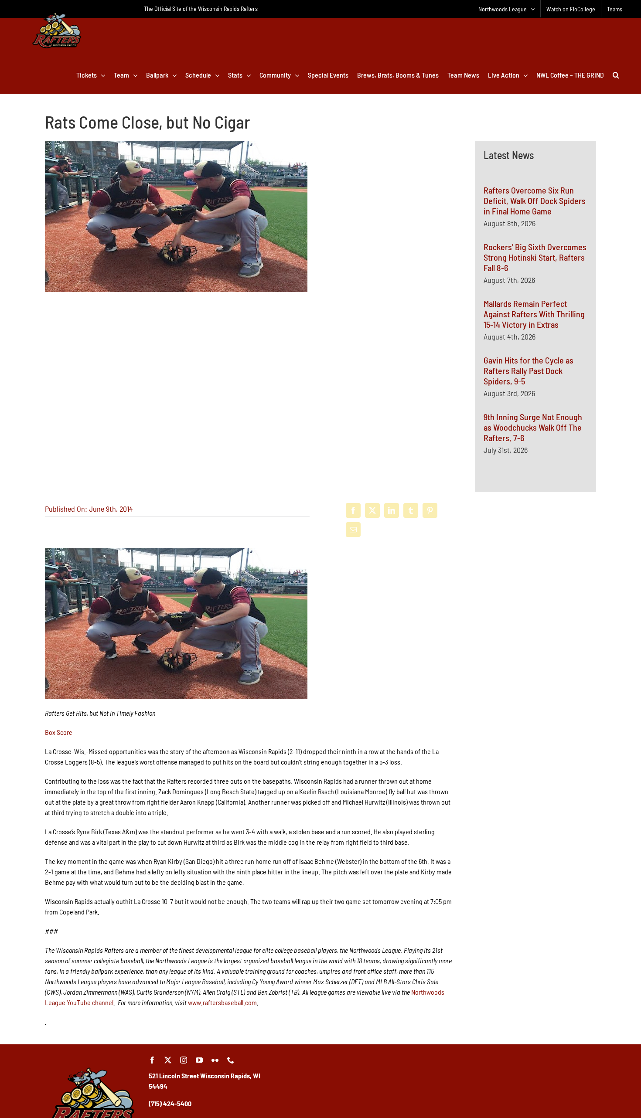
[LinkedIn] (391, 510)
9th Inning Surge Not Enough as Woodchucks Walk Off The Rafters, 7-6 (533, 427)
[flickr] (214, 1060)
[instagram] (183, 1060)
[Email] (353, 529)
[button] (616, 75)
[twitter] (167, 1060)
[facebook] (152, 1060)
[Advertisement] (535, 602)
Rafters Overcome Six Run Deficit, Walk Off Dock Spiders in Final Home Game (535, 200)
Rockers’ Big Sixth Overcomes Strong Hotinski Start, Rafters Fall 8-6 (535, 257)
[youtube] (199, 1060)
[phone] (230, 1060)
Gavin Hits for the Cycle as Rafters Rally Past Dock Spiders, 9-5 (528, 370)
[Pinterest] (430, 510)
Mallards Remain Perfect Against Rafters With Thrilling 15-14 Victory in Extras (534, 314)
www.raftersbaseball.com (222, 1002)
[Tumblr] (410, 510)
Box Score (58, 732)
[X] (372, 510)
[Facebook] (353, 510)
